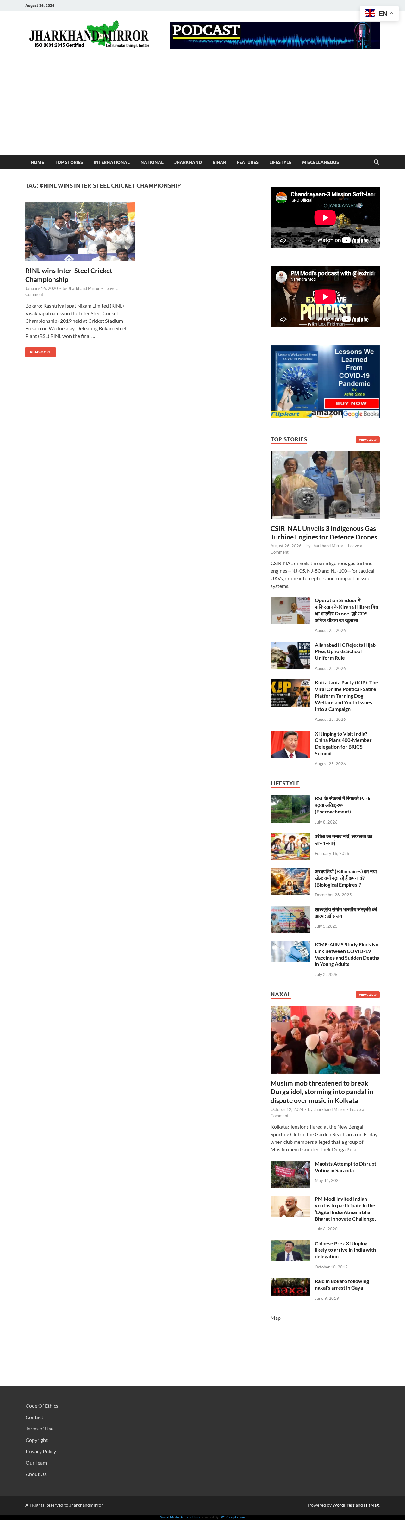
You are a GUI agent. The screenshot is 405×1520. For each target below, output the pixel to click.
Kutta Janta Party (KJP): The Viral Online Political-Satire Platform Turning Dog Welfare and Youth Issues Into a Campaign (346, 695)
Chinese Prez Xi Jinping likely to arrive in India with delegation (345, 1250)
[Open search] (376, 162)
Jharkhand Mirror (84, 288)
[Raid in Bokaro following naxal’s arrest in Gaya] (290, 1282)
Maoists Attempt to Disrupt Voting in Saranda (345, 1167)
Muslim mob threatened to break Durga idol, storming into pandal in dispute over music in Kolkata (322, 1091)
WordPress (344, 1505)
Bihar (219, 162)
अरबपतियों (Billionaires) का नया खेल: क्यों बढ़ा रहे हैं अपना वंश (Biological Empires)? (346, 878)
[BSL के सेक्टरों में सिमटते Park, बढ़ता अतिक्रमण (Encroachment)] (290, 799)
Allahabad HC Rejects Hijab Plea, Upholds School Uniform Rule (345, 651)
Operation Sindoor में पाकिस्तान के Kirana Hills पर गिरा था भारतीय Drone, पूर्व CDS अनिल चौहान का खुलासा (346, 610)
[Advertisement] (202, 107)
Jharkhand (188, 162)
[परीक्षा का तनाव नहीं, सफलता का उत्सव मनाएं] (290, 837)
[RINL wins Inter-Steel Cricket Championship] (80, 231)
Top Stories (69, 162)
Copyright (37, 1440)
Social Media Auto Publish (180, 1517)
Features (248, 162)
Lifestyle (280, 162)
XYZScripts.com (233, 1517)
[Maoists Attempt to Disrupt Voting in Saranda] (290, 1164)
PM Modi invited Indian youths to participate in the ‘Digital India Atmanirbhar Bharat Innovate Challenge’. (345, 1208)
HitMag (371, 1505)
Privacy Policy (41, 1451)
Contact (34, 1417)
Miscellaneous (320, 162)
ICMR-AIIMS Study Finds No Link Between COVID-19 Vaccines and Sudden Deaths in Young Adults (347, 954)
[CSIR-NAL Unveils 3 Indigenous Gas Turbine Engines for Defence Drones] (325, 455)
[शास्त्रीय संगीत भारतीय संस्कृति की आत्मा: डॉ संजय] (290, 910)
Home (37, 162)
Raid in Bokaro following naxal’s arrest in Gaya (342, 1284)
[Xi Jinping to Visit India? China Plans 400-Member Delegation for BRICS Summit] (290, 734)
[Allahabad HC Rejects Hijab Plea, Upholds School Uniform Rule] (290, 645)
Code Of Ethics (42, 1406)
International (112, 162)
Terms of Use (39, 1428)
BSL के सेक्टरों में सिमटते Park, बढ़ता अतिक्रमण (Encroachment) (343, 804)
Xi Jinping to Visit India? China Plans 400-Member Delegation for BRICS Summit (343, 743)
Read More (38, 350)
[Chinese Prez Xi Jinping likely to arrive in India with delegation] (290, 1244)
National (152, 162)
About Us (36, 1474)
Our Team (36, 1463)
